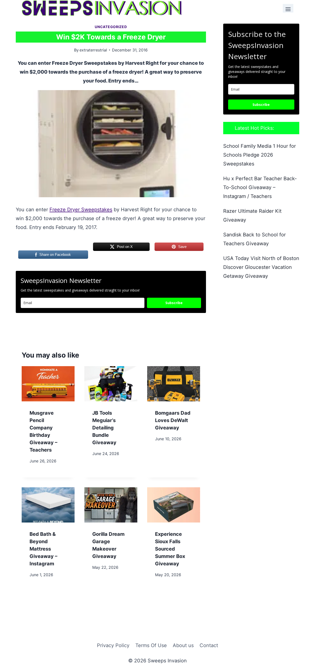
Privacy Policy (113, 645)
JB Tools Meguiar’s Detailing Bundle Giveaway (104, 427)
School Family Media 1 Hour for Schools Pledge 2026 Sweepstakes (259, 155)
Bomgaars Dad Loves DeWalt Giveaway (172, 420)
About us (183, 645)
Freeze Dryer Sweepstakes (80, 209)
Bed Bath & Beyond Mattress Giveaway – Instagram (43, 549)
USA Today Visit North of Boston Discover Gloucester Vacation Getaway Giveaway (261, 267)
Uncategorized (111, 27)
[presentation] (48, 383)
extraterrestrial (93, 50)
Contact (209, 645)
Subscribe (174, 302)
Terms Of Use (151, 645)
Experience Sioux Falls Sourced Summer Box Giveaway (170, 549)
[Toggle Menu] (288, 8)
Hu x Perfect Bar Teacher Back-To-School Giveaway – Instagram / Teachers (260, 187)
